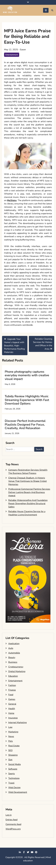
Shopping (13, 755)
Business (12, 662)
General (12, 703)
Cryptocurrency (15, 666)
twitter (28, 852)
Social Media (14, 764)
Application (13, 643)
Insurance (13, 717)
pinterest (36, 852)
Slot (10, 759)
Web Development (17, 792)
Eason (23, 49)
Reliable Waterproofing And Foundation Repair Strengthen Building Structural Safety (28, 503)
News (11, 736)
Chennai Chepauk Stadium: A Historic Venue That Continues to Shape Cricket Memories (27, 481)
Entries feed (11, 819)
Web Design (14, 787)
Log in (9, 815)
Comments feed (13, 824)
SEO (10, 750)
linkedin (19, 852)
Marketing (13, 731)
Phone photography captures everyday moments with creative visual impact (27, 375)
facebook (24, 852)
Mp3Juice (12, 200)
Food (10, 694)
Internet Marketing (17, 722)
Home (11, 713)
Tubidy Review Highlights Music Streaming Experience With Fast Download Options (27, 400)
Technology (14, 778)
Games (11, 699)
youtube (32, 852)
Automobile (14, 652)
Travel (11, 782)
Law (10, 727)
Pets (10, 741)
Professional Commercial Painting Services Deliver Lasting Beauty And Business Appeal (29, 492)
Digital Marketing (16, 671)
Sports (11, 773)
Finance (12, 690)
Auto (10, 648)
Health (11, 708)
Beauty (11, 657)
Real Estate (14, 745)
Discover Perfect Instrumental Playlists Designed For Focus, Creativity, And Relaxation (25, 424)
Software (12, 768)
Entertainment (11, 54)
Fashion (12, 685)
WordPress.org (13, 828)
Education (13, 676)
